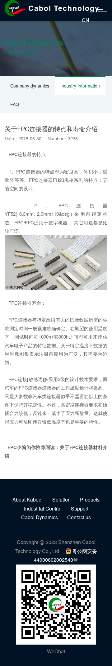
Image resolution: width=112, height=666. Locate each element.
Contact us (79, 517)
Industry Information (80, 86)
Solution (61, 499)
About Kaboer (27, 499)
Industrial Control (43, 508)
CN (85, 20)
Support (79, 508)
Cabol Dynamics (39, 517)
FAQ (14, 104)
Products (90, 499)
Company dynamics (29, 86)
